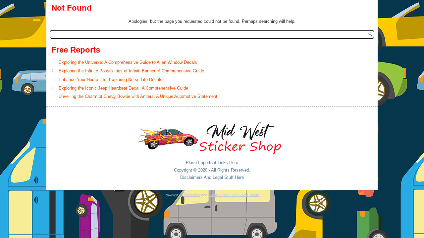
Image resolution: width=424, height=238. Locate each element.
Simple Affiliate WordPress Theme (234, 195)
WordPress (192, 195)
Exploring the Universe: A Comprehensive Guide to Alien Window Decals (128, 62)
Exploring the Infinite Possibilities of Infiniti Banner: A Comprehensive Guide (131, 70)
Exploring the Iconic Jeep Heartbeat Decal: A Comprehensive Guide (123, 88)
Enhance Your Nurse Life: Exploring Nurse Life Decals (110, 79)
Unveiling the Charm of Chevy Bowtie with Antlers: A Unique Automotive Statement (138, 96)
